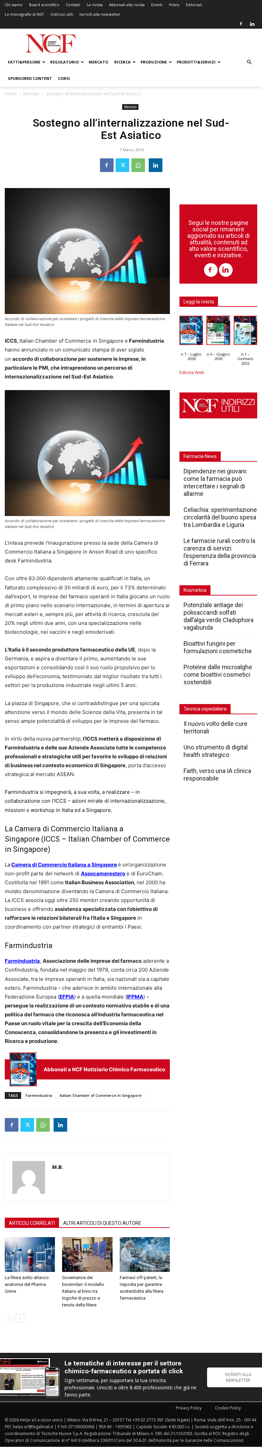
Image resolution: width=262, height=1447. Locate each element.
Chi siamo (14, 4)
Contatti (73, 4)
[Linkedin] (252, 24)
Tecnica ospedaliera (205, 709)
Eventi (156, 4)
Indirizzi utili (61, 14)
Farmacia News (200, 456)
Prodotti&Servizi (196, 62)
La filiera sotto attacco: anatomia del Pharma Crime (27, 1284)
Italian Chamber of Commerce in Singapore (101, 1095)
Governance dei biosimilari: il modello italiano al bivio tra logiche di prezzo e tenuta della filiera (83, 1291)
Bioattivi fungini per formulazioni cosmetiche (218, 647)
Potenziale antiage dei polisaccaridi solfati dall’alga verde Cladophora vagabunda (218, 616)
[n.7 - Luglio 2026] (23, 1069)
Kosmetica (195, 590)
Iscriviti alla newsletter (99, 14)
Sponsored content (30, 78)
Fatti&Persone (24, 62)
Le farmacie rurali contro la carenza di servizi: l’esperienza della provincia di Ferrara (220, 552)
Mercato (98, 62)
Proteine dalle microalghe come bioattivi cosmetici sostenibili (218, 674)
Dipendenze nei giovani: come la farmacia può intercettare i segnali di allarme (215, 482)
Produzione (154, 62)
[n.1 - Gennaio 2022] (245, 332)
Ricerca (122, 62)
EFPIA (66, 996)
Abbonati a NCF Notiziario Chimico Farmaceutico (104, 1069)
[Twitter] (122, 165)
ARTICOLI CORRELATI (32, 1223)
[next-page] (20, 1318)
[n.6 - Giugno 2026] (218, 332)
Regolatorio (64, 62)
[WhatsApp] (138, 165)
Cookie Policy (228, 1408)
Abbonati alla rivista (127, 4)
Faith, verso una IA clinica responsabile (217, 774)
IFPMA (135, 996)
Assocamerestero (103, 873)
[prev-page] (9, 1318)
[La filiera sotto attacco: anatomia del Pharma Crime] (30, 1254)
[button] (249, 62)
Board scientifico (44, 4)
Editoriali (194, 4)
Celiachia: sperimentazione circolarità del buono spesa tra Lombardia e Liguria (220, 517)
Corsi (64, 78)
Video (174, 4)
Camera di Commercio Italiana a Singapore (64, 864)
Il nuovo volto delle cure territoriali (215, 727)
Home (11, 94)
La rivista (95, 4)
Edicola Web (191, 372)
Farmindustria (22, 961)
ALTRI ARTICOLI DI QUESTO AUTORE (102, 1223)
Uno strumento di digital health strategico (216, 751)
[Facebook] (241, 24)
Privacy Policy (189, 1408)
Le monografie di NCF (24, 14)
